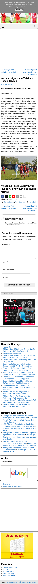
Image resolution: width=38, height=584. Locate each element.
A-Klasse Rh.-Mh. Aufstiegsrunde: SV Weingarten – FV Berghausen (16, 405)
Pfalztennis (7, 569)
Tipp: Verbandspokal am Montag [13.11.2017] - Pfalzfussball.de (15, 442)
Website (5, 277)
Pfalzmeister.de (8, 571)
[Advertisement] (19, 48)
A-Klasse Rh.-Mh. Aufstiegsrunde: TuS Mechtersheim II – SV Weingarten (20, 420)
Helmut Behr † (8, 347)
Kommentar (7, 244)
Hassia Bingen (9, 202)
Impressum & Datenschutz (12, 486)
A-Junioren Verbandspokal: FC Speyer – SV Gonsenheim (19, 444)
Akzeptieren (19, 9)
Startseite (6, 484)
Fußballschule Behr (10, 567)
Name (4, 262)
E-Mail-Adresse (8, 270)
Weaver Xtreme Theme (29, 582)
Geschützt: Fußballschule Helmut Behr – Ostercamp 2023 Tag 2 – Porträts (18, 369)
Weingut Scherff (9, 576)
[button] (2, 196)
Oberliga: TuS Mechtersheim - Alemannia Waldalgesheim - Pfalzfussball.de (18, 417)
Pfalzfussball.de (12, 582)
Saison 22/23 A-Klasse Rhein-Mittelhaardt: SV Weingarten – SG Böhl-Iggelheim (18, 378)
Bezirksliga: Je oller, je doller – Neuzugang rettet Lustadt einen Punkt (19, 437)
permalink (32, 202)
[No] (35, 6)
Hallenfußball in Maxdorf (12, 353)
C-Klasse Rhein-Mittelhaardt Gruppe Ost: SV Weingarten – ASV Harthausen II (19, 356)
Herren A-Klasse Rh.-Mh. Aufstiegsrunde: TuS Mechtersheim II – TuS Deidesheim (19, 401)
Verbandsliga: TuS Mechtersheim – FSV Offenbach (30, 72)
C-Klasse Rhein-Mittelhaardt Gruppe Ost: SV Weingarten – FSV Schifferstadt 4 (19, 350)
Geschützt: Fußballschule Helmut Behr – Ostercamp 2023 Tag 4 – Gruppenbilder (18, 365)
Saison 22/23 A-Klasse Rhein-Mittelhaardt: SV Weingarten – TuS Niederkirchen (18, 382)
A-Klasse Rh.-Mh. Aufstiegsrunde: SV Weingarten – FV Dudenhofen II (16, 393)
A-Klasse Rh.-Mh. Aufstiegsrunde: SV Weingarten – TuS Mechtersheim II (16, 397)
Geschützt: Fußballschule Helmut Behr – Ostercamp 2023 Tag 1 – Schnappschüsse (19, 373)
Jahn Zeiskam (20, 202)
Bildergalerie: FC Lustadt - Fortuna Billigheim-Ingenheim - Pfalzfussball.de (19, 434)
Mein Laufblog (8, 574)
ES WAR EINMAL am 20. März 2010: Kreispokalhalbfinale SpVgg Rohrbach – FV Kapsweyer (19, 387)
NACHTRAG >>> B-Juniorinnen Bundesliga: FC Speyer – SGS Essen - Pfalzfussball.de (19, 425)
